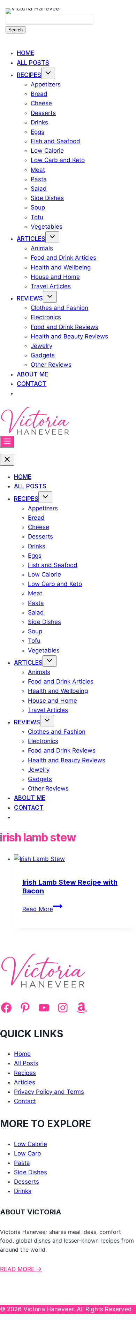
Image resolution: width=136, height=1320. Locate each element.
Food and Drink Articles (63, 257)
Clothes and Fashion (59, 307)
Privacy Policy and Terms (49, 1091)
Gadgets (43, 355)
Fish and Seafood (55, 141)
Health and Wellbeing (61, 267)
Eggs (37, 131)
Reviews (30, 298)
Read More (42, 909)
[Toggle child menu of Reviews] (50, 297)
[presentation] (75, 859)
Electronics (46, 317)
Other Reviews (51, 364)
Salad (39, 188)
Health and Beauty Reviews (69, 336)
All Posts (33, 62)
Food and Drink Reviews (64, 326)
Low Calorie (47, 150)
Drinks (39, 122)
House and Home (55, 276)
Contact (31, 383)
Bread (39, 93)
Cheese (41, 103)
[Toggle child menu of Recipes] (48, 73)
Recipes (29, 74)
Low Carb (27, 1153)
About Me (32, 374)
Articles (31, 238)
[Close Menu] (7, 460)
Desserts (43, 112)
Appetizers (46, 84)
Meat (38, 169)
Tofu (37, 217)
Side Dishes (47, 197)
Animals (42, 248)
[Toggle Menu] (7, 442)
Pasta (39, 179)
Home (25, 52)
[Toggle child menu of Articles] (52, 237)
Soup (38, 207)
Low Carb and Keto (58, 160)
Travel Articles (51, 286)
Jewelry (41, 345)
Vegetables (46, 226)
